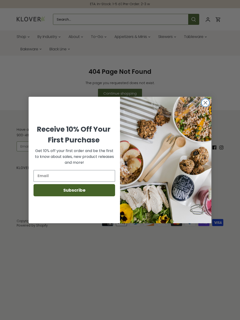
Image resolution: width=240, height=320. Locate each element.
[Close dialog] (205, 103)
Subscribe (74, 190)
